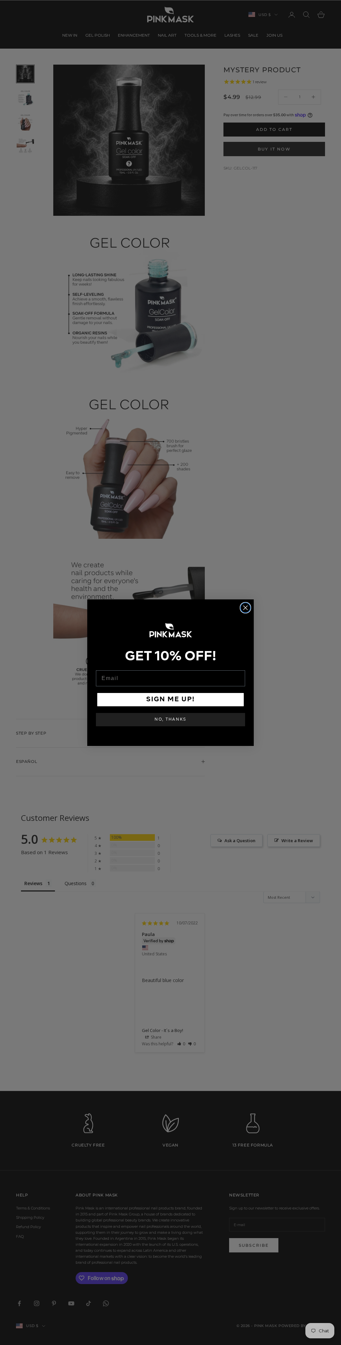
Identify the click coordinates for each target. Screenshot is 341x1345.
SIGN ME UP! (170, 699)
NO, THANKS (170, 720)
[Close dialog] (245, 608)
